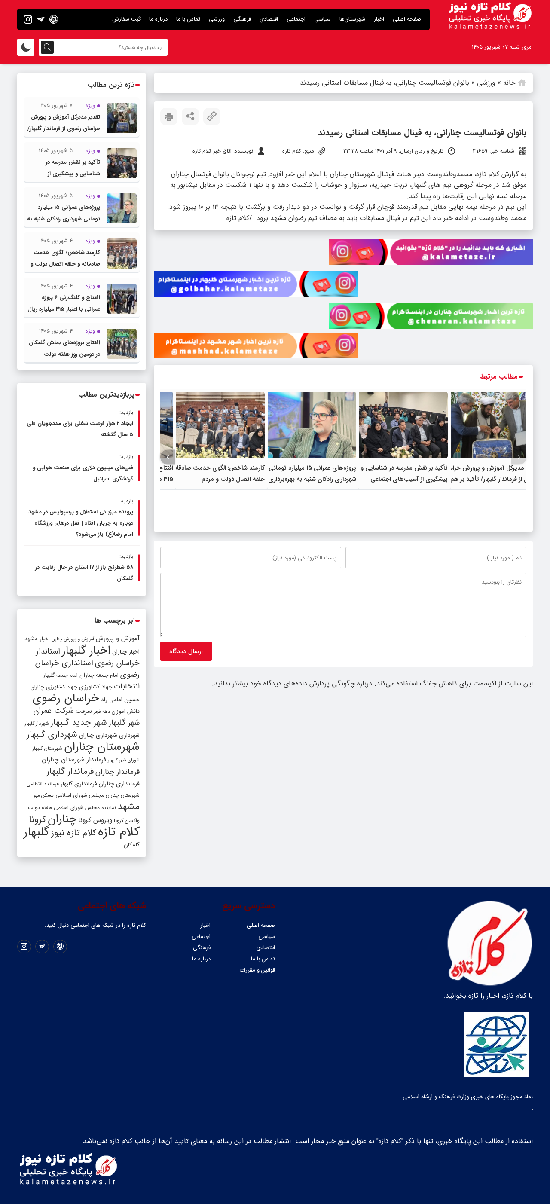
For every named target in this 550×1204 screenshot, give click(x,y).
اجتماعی (296, 19)
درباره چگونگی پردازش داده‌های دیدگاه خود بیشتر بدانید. (292, 683)
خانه (509, 82)
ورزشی (217, 19)
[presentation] (518, 457)
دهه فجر (102, 711)
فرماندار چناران (117, 772)
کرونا (37, 820)
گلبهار (36, 832)
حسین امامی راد (120, 699)
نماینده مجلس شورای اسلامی (85, 808)
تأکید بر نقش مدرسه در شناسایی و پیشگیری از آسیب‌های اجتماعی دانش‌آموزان (404, 479)
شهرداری (129, 735)
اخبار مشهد (37, 638)
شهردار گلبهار (36, 723)
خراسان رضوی (66, 698)
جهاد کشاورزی (95, 686)
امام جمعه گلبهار (60, 675)
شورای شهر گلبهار (124, 760)
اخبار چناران (126, 652)
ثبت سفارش (126, 19)
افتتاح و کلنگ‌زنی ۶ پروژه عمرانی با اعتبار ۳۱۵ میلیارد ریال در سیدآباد (64, 309)
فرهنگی (242, 19)
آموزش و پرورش (118, 638)
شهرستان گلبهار (47, 748)
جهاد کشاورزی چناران (54, 687)
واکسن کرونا (127, 820)
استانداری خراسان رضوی (87, 669)
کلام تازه (119, 832)
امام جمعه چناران (99, 675)
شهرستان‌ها (352, 19)
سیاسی (322, 19)
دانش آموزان (126, 711)
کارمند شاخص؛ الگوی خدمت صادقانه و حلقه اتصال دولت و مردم (65, 264)
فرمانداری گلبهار (79, 783)
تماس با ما (188, 19)
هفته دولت (40, 808)
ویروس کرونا (95, 820)
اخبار (379, 19)
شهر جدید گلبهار (78, 723)
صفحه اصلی (407, 19)
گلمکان (132, 845)
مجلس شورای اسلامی (79, 795)
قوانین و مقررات (257, 970)
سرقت (83, 711)
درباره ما (158, 19)
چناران (62, 819)
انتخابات (127, 686)
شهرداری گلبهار (52, 734)
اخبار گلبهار (86, 651)
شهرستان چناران (102, 747)
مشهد (129, 806)
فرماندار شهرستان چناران (74, 760)
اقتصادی (269, 19)
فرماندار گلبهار (70, 772)
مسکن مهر (44, 795)
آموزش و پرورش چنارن (73, 639)
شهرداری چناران (98, 735)
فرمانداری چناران (119, 783)
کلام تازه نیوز (73, 833)
